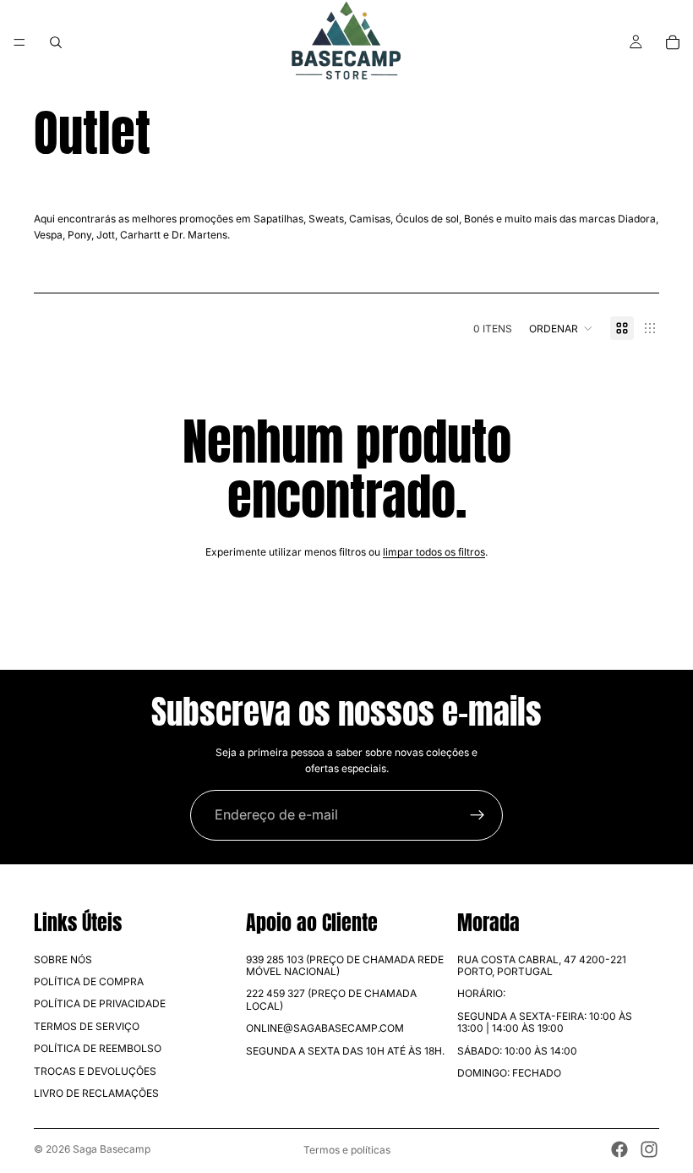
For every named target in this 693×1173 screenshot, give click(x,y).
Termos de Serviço (86, 1026)
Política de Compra (89, 981)
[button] (561, 328)
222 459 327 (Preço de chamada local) (331, 999)
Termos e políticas (346, 1149)
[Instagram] (649, 1149)
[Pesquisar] (55, 42)
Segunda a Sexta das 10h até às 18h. (345, 1050)
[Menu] (19, 42)
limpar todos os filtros (434, 551)
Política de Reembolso (97, 1048)
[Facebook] (619, 1149)
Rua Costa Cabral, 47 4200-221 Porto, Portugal (541, 965)
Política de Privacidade (100, 1003)
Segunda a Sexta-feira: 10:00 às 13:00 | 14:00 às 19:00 (544, 1022)
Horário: (481, 993)
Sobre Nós (63, 959)
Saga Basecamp (111, 1149)
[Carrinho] (672, 42)
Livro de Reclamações (96, 1093)
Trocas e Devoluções (95, 1071)
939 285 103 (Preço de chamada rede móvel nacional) (345, 965)
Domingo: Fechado (509, 1072)
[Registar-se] (477, 815)
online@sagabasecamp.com (325, 1028)
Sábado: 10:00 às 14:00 (517, 1050)
